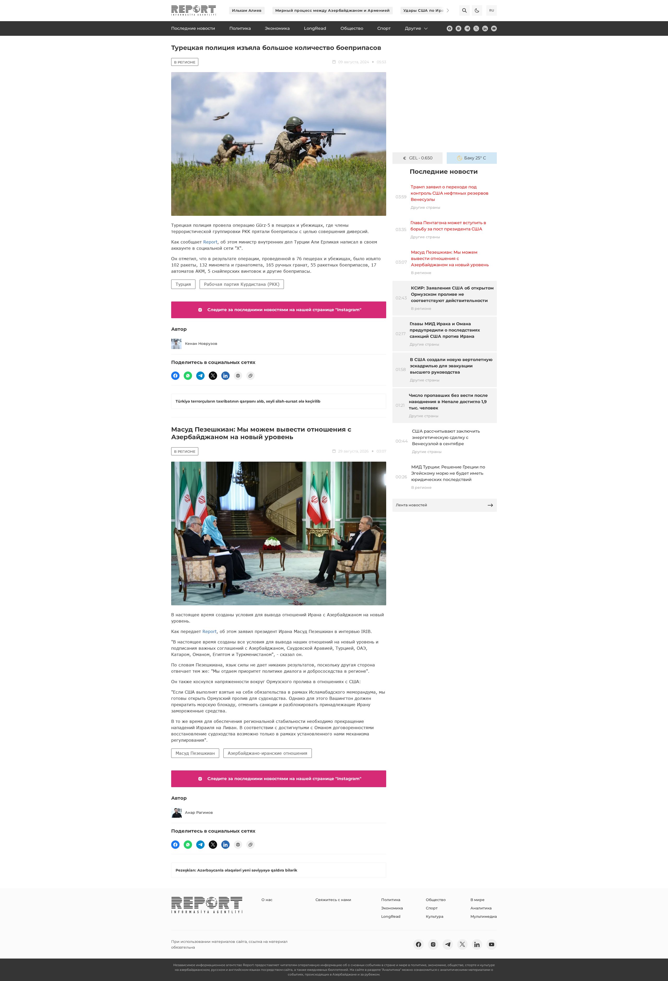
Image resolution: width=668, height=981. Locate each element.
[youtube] (494, 28)
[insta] (458, 28)
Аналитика (481, 908)
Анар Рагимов (199, 812)
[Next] (444, 10)
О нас (266, 899)
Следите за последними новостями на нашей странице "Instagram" (284, 309)
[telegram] (467, 28)
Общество (436, 899)
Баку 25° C (475, 157)
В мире (477, 899)
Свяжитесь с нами (333, 899)
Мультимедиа (483, 916)
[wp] (188, 375)
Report (210, 241)
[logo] (193, 10)
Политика (390, 899)
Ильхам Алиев (247, 10)
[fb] (449, 28)
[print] (238, 375)
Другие (413, 28)
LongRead (391, 916)
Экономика (392, 908)
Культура (434, 916)
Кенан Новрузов (201, 343)
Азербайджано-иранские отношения (267, 753)
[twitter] (476, 28)
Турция (183, 284)
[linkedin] (485, 28)
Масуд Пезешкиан (195, 753)
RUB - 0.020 (420, 157)
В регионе (184, 62)
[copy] (250, 375)
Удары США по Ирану (426, 10)
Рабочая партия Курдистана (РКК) (241, 284)
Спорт (432, 908)
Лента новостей (411, 505)
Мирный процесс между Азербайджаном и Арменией (332, 10)
